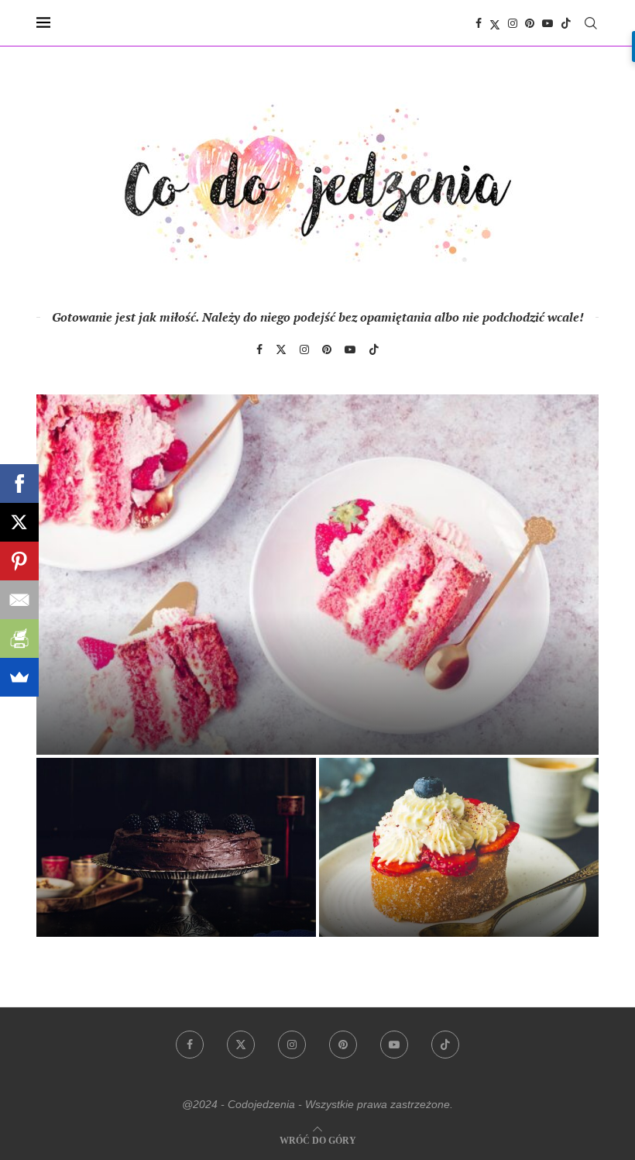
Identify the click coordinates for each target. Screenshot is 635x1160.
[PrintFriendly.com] (19, 638)
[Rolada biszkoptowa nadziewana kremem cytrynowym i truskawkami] (459, 847)
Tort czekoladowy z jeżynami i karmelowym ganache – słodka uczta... (167, 881)
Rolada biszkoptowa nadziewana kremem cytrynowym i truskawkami (455, 881)
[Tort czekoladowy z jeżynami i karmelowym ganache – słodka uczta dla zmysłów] (176, 847)
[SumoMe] (19, 677)
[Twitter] (494, 23)
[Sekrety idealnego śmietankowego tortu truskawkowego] (317, 574)
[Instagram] (512, 23)
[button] (65, 665)
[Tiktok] (566, 23)
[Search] (591, 23)
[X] (19, 522)
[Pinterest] (529, 23)
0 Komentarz (149, 736)
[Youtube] (547, 23)
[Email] (19, 599)
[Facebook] (478, 23)
